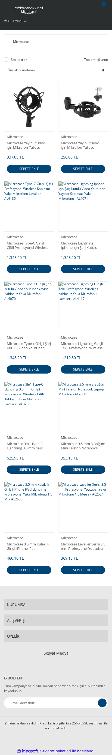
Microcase (15, 136)
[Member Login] (89, 9)
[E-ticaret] (55, 750)
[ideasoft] (27, 751)
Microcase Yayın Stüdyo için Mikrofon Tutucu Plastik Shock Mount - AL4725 (26, 145)
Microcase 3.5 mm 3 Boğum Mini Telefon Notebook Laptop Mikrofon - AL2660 (83, 445)
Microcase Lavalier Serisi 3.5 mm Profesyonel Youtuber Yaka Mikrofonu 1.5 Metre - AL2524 (83, 546)
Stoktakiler (19, 59)
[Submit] (102, 703)
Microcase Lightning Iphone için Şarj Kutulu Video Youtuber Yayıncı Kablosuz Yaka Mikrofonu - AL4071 (82, 245)
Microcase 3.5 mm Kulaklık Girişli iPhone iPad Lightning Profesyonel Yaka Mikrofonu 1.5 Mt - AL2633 (29, 546)
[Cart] (103, 9)
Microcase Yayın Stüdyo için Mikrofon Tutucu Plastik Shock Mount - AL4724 (80, 145)
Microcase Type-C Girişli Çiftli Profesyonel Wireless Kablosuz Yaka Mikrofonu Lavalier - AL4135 (27, 245)
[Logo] (29, 9)
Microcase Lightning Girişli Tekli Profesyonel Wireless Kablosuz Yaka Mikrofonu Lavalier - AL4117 (82, 345)
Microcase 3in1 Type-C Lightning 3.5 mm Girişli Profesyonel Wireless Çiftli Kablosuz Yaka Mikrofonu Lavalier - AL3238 (27, 445)
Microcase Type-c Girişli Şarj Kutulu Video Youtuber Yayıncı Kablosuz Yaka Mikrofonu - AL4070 (29, 345)
